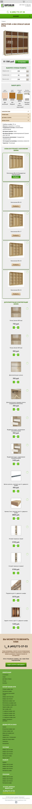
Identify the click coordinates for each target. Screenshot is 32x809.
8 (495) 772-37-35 (17, 12)
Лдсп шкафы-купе (7, 709)
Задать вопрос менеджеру (16, 664)
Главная (4, 21)
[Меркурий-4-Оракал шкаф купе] (16, 43)
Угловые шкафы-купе (8, 731)
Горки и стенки (6, 758)
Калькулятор (6, 743)
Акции (4, 677)
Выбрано (16, 177)
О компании (5, 675)
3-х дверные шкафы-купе (9, 713)
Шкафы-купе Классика (8, 696)
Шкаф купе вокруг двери (8, 739)
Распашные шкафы (7, 691)
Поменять (5, 99)
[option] (16, 43)
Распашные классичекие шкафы (8, 694)
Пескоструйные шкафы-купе (9, 705)
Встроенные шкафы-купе (9, 729)
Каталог (4, 727)
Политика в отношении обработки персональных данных (16, 798)
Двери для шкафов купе (8, 733)
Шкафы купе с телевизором (9, 737)
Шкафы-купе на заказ (8, 749)
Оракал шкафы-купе (7, 707)
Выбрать (16, 206)
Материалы (5, 741)
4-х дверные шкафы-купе (9, 715)
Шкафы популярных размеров (7, 720)
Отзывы (4, 681)
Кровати (4, 762)
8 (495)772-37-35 (18, 646)
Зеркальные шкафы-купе (9, 701)
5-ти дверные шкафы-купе (9, 717)
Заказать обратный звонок (9, 792)
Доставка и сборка (7, 679)
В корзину (22, 62)
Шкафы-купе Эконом (8, 699)
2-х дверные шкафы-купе (9, 711)
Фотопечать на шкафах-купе (9, 703)
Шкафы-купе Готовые (8, 751)
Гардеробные (6, 735)
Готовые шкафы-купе (8, 689)
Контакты (5, 683)
